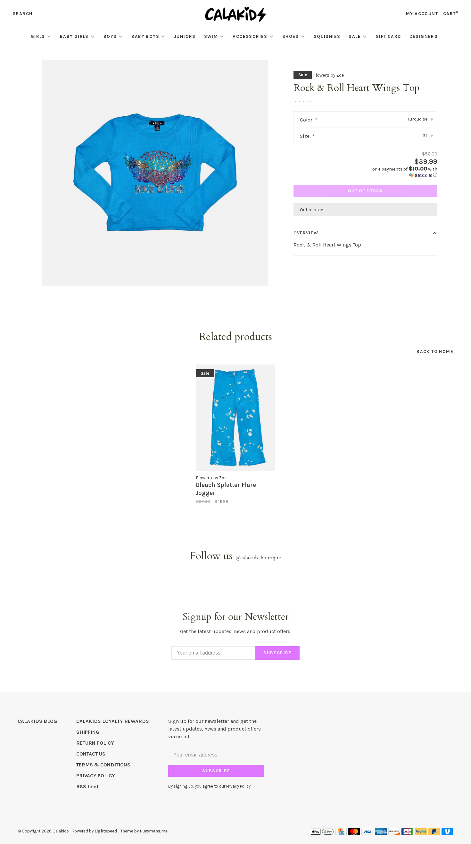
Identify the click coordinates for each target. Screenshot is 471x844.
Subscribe (277, 653)
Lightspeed (106, 831)
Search (22, 13)
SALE (355, 36)
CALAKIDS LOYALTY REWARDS (112, 721)
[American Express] (381, 834)
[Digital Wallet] (322, 834)
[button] (403, 172)
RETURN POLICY (95, 743)
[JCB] (407, 834)
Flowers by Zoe (328, 75)
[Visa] (367, 834)
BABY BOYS (145, 36)
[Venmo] (447, 834)
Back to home (435, 351)
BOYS (110, 36)
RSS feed (87, 786)
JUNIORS (185, 36)
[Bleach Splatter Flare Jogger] (235, 417)
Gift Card (388, 36)
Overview (305, 233)
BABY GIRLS (74, 36)
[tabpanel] (155, 173)
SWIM (211, 36)
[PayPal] (421, 834)
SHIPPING (87, 732)
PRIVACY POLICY (95, 776)
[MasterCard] (354, 834)
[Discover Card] (394, 834)
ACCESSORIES (250, 36)
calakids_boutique (258, 557)
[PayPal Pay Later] (434, 834)
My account (422, 13)
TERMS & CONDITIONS (103, 765)
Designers (423, 36)
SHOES (290, 36)
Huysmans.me (154, 831)
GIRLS (38, 36)
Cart (450, 13)
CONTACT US (90, 754)
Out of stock (365, 191)
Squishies (327, 36)
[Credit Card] (341, 834)
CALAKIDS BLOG (37, 721)
